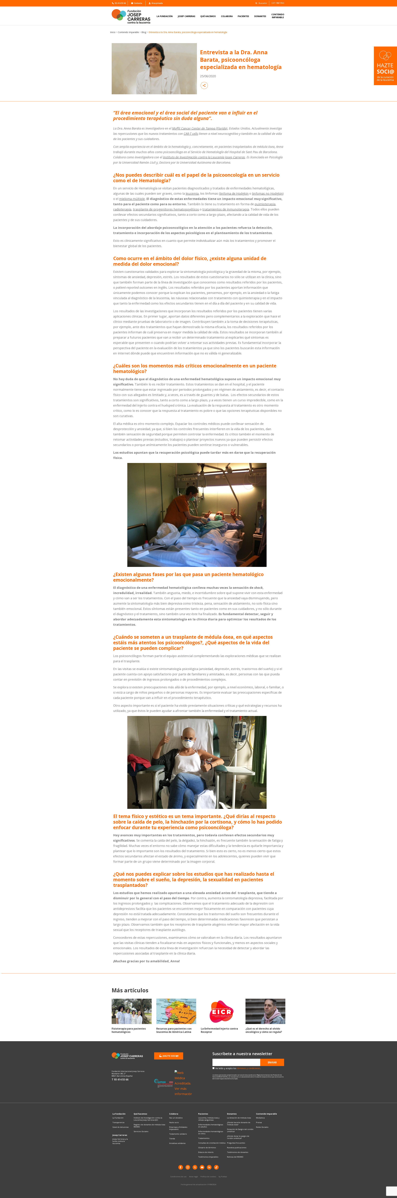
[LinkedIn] (209, 1167)
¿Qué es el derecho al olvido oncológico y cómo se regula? (263, 1030)
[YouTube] (202, 1167)
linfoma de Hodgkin (234, 193)
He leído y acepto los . (238, 1068)
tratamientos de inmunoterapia (225, 209)
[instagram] (187, 1167)
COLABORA (227, 16)
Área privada (157, 3)
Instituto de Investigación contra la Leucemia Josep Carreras (204, 157)
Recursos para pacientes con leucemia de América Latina (174, 1030)
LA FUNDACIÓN (165, 16)
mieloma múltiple (132, 199)
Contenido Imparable (128, 32)
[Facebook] (180, 1167)
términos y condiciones (248, 1068)
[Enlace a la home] (133, 16)
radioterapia (122, 209)
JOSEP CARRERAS (186, 16)
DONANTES (260, 16)
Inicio (112, 32)
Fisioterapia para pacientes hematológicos (129, 1030)
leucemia (192, 193)
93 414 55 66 (120, 3)
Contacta (138, 3)
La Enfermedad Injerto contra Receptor (219, 1030)
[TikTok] (216, 1167)
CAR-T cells (191, 134)
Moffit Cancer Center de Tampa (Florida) (199, 128)
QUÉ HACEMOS (208, 16)
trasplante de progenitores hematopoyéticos (166, 209)
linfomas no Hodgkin (267, 193)
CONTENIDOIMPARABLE (277, 16)
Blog (143, 32)
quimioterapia (265, 204)
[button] (260, 3)
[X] (195, 1167)
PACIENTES (243, 16)
